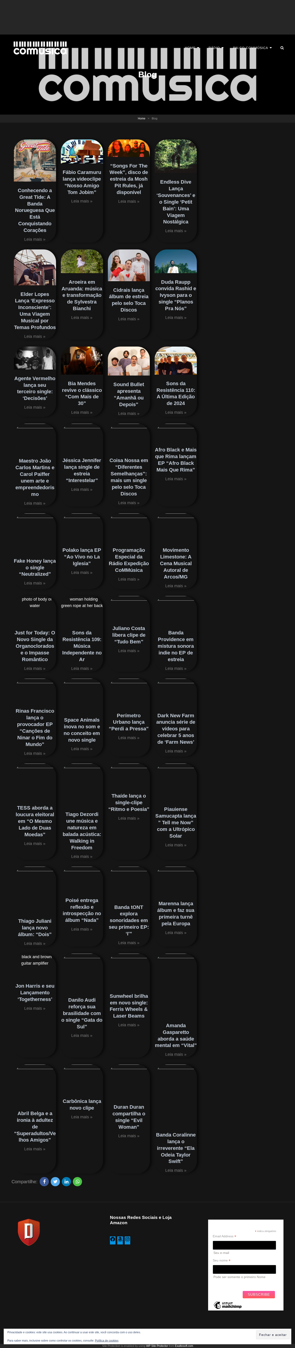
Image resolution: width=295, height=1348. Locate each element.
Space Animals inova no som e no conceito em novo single (82, 730)
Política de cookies (106, 1340)
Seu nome (221, 1260)
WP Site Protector (157, 1346)
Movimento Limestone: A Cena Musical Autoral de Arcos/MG (176, 563)
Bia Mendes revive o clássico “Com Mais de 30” (82, 393)
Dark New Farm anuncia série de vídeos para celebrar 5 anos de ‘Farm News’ (175, 729)
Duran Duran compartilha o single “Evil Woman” (128, 1117)
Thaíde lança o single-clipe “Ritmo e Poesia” (128, 802)
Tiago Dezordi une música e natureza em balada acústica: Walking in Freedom (82, 830)
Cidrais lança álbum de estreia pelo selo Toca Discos (128, 300)
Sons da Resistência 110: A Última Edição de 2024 (175, 393)
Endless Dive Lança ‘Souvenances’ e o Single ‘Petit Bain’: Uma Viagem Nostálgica (175, 202)
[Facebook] (112, 1241)
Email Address (224, 1236)
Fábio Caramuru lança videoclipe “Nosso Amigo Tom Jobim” (82, 182)
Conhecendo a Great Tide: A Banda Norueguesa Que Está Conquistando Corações (35, 210)
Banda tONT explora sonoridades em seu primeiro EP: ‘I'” (129, 920)
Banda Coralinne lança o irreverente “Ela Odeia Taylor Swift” (176, 1148)
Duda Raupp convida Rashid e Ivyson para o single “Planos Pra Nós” (175, 295)
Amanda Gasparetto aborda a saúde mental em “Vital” (176, 1035)
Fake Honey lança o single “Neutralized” (35, 567)
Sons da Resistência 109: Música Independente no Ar (82, 646)
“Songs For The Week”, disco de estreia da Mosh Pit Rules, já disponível (128, 179)
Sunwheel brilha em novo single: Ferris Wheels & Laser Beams (129, 1006)
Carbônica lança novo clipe (82, 1104)
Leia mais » (34, 239)
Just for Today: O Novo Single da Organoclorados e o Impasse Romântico (35, 646)
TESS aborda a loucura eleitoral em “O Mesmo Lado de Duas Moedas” (35, 821)
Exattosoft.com (184, 1346)
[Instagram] (127, 1241)
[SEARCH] (282, 48)
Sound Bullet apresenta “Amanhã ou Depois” (128, 394)
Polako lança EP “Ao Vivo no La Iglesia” (81, 556)
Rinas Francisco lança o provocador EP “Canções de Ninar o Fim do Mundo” (35, 727)
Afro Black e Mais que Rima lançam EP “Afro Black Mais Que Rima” (176, 460)
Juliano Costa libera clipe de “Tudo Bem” (128, 635)
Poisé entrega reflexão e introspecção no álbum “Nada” (82, 910)
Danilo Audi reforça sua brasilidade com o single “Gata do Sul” (81, 1013)
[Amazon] (120, 1241)
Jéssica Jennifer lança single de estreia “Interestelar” (81, 470)
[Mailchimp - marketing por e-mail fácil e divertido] (228, 1308)
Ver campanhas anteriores (232, 1283)
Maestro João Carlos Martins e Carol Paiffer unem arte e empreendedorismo (34, 477)
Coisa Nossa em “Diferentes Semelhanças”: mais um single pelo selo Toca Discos (128, 476)
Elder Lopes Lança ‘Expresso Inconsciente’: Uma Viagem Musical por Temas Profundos (35, 310)
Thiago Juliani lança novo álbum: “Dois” (35, 927)
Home (190, 48)
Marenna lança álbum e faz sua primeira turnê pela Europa (175, 913)
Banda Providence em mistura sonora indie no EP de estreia (176, 646)
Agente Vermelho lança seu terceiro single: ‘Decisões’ (34, 388)
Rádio (214, 48)
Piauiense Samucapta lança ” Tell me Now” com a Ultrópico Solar (175, 822)
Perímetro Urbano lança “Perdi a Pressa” (129, 722)
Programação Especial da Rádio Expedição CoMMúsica (129, 560)
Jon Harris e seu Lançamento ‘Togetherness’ (34, 992)
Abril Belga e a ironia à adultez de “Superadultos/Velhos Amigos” (35, 1127)
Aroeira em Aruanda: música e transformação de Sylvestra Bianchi (82, 295)
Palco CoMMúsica (250, 48)
